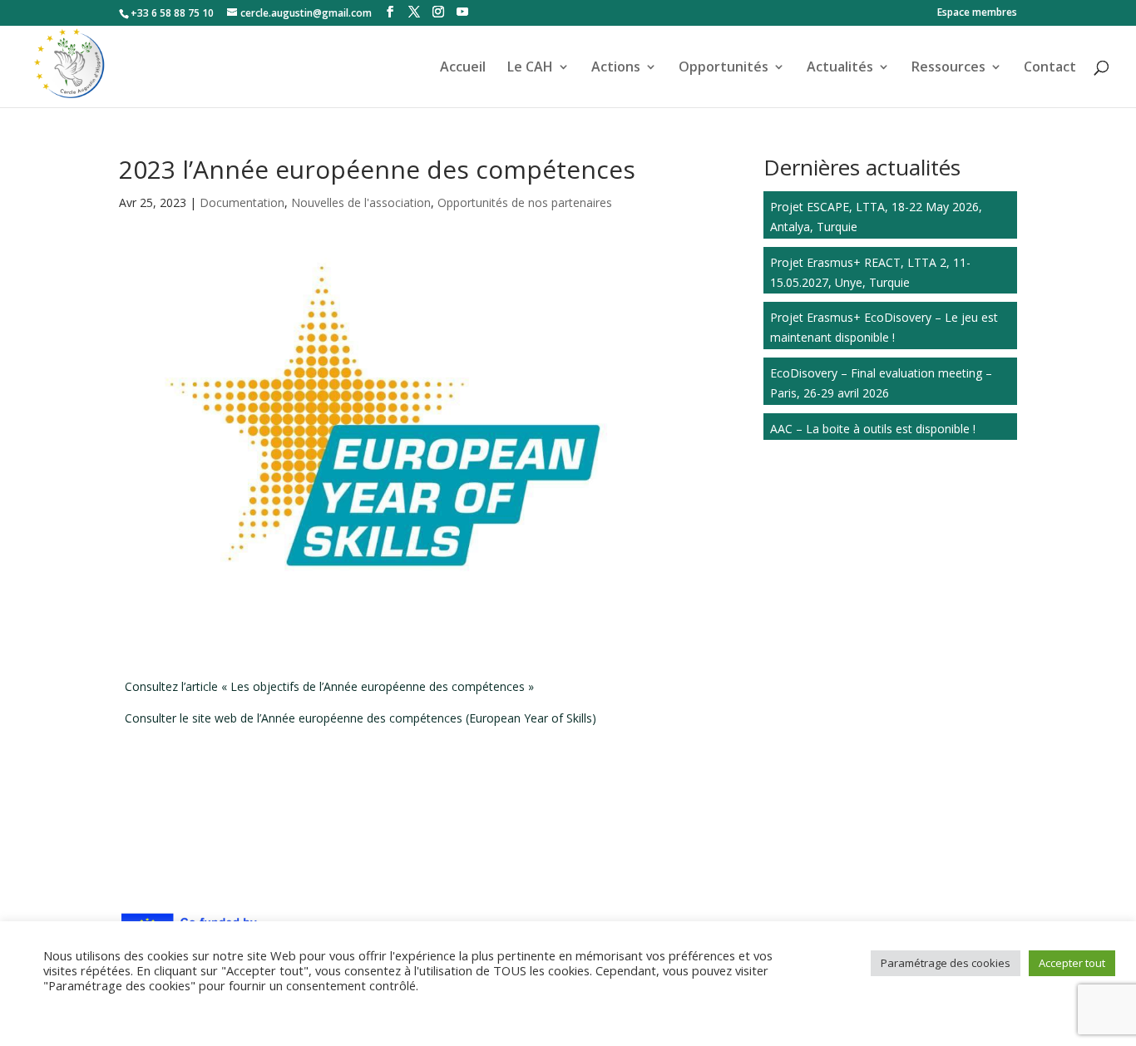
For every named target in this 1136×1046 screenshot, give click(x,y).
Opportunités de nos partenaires (524, 202)
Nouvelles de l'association (361, 202)
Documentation (242, 202)
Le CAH (530, 68)
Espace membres (977, 13)
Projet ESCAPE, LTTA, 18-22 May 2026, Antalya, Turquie (876, 216)
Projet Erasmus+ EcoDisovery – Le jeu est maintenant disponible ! (884, 327)
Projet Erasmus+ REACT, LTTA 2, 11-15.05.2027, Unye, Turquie (870, 272)
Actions (615, 68)
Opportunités (723, 68)
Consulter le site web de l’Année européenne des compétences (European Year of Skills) (360, 718)
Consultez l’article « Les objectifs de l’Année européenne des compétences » (329, 686)
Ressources (948, 68)
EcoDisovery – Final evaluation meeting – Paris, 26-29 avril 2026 (881, 383)
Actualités (840, 68)
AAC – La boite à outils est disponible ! (872, 429)
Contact (1050, 68)
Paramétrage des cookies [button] (945, 962)
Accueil (463, 68)
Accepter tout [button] (1072, 962)
